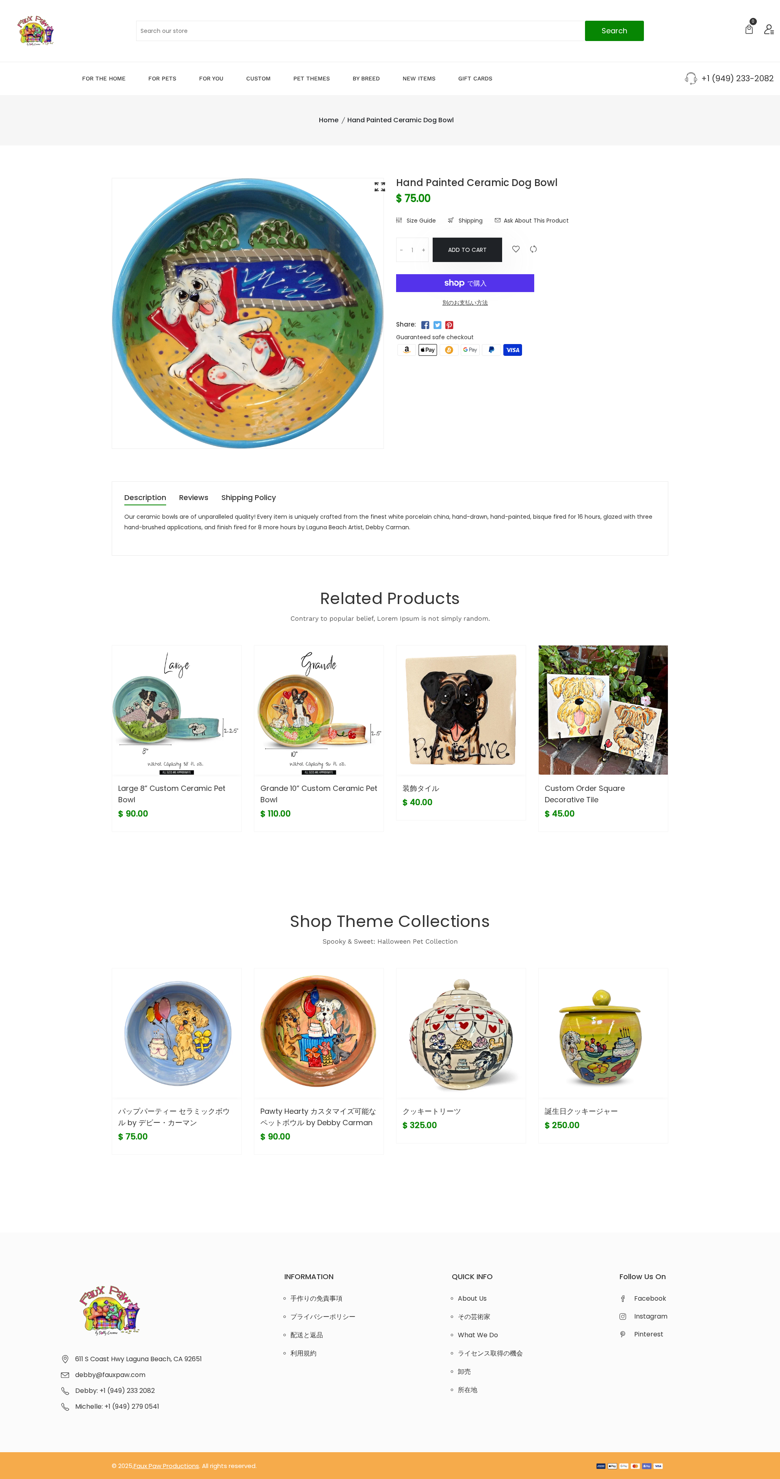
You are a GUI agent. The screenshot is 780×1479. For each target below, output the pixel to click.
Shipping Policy (248, 498)
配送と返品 (306, 1335)
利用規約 (303, 1353)
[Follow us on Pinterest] (449, 325)
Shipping (470, 221)
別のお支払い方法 (465, 303)
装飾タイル (421, 788)
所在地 (467, 1390)
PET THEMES (311, 78)
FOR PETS (162, 78)
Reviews (193, 498)
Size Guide (420, 221)
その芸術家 (474, 1316)
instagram (650, 1316)
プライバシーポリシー (322, 1316)
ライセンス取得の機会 (490, 1353)
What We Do (478, 1335)
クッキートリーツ (432, 1111)
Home (328, 120)
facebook (650, 1298)
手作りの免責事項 (316, 1298)
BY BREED (366, 78)
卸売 (464, 1371)
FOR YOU (211, 78)
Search (614, 31)
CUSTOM (258, 78)
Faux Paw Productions (166, 1466)
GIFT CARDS (475, 78)
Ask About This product (536, 221)
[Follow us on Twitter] (437, 325)
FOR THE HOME (104, 78)
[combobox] (390, 31)
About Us (472, 1298)
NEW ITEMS (419, 78)
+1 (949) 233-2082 (737, 78)
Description (145, 498)
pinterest (648, 1334)
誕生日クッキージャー (581, 1111)
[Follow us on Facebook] (425, 325)
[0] (749, 30)
